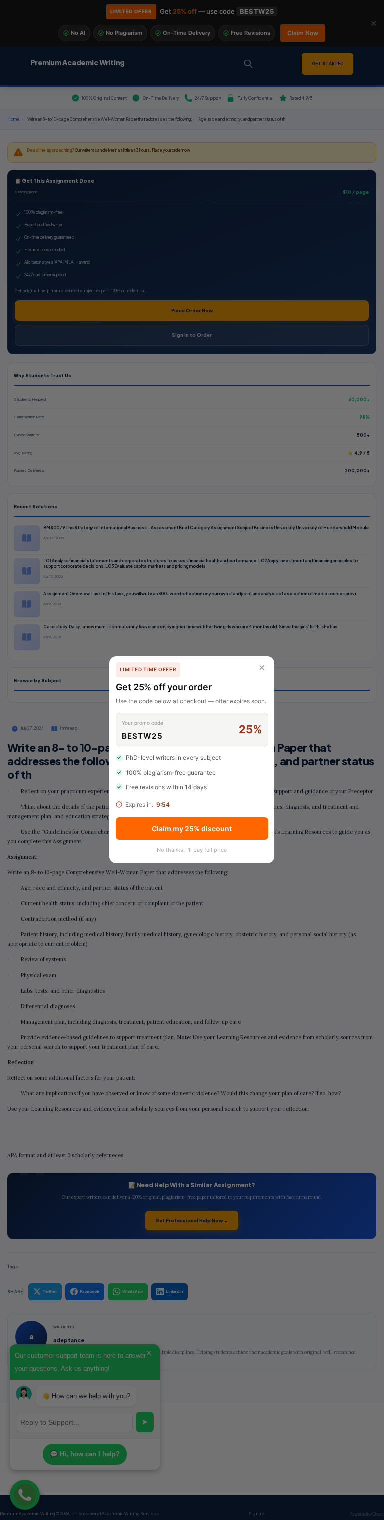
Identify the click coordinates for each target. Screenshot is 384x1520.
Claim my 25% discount (192, 828)
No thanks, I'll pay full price (192, 850)
